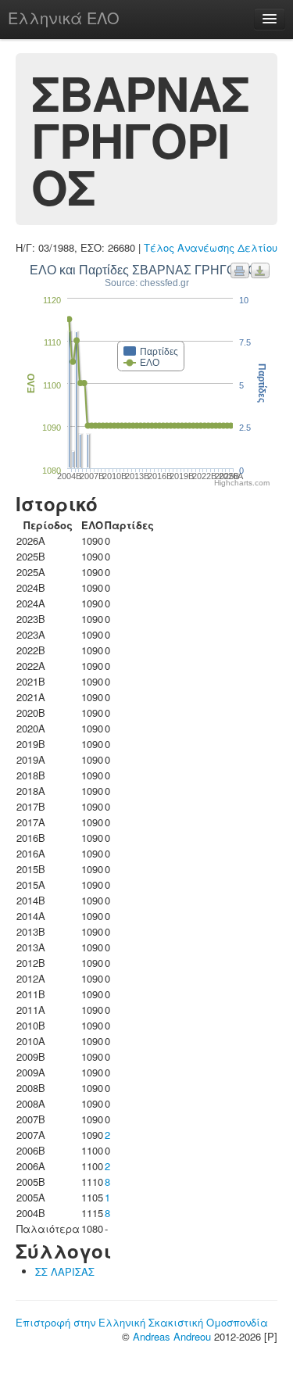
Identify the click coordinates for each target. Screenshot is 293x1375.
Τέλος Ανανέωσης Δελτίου (210, 247)
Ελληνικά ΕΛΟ (64, 17)
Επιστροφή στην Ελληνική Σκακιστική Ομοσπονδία (142, 1322)
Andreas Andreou (172, 1336)
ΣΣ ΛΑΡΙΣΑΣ (65, 1271)
